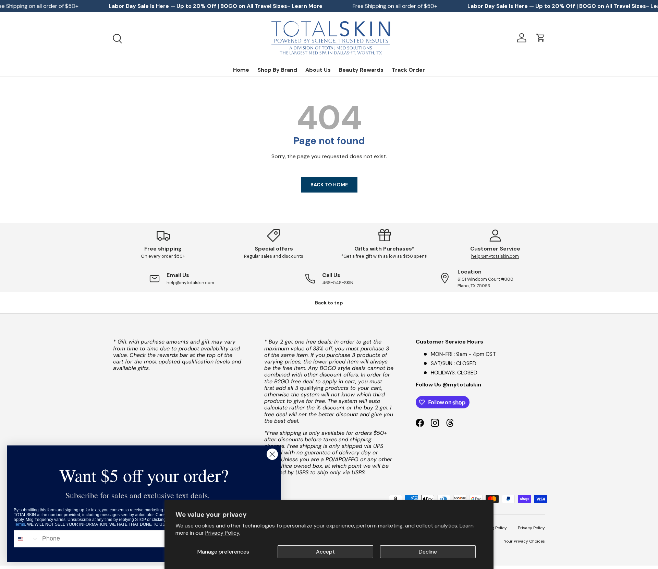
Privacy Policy (531, 528)
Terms (19, 524)
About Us (318, 69)
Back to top (329, 303)
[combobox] (26, 539)
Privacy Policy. (222, 532)
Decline (428, 551)
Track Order (408, 69)
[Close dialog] (272, 454)
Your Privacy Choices (524, 541)
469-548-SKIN (337, 283)
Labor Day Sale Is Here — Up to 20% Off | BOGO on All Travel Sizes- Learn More (215, 6)
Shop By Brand (277, 69)
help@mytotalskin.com (495, 256)
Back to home (329, 185)
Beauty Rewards (361, 69)
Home (241, 69)
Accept (325, 551)
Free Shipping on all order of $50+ (395, 6)
